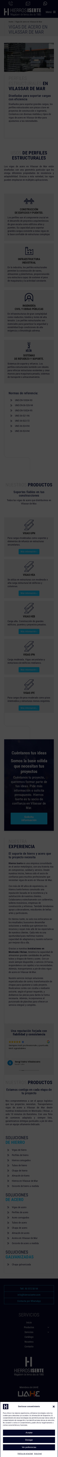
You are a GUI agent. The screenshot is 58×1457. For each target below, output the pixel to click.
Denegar (29, 1440)
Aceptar (29, 1432)
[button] (53, 1406)
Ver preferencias (29, 1447)
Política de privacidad (25, 1454)
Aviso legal (38, 1454)
